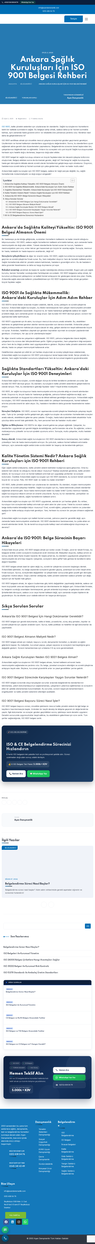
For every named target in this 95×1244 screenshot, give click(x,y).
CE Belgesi (66, 1140)
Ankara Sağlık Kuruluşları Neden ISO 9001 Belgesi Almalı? (31, 207)
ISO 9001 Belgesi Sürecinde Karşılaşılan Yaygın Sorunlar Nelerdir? (34, 210)
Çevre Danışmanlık (44, 1158)
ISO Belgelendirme (67, 1134)
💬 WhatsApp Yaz (38, 774)
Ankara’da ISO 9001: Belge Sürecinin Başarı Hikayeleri (28, 196)
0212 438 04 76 (48, 11)
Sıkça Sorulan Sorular (14, 199)
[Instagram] (19, 1222)
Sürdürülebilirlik (46, 1164)
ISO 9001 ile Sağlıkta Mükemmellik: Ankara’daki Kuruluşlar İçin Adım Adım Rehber (39, 187)
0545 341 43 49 (17, 1166)
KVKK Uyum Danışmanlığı (44, 1150)
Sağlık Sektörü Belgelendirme (67, 1172)
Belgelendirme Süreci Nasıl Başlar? (27, 884)
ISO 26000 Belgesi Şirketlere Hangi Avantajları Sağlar (31, 960)
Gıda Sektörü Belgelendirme (67, 1157)
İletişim (73, 19)
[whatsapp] (14, 802)
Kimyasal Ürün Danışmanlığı (45, 1169)
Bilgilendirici (26, 84)
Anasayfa (12, 84)
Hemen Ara (64, 1070)
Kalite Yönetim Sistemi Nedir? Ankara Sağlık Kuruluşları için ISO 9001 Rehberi (37, 193)
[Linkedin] (12, 1222)
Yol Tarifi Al (14, 1215)
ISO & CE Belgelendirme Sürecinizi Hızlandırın (24, 215)
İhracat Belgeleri (68, 1144)
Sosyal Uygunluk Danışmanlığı (44, 1142)
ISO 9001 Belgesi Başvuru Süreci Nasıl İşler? (26, 212)
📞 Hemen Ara (16, 774)
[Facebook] (6, 1222)
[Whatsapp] (25, 1222)
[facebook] (4, 802)
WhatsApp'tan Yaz (27, 2)
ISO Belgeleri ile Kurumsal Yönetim (21, 953)
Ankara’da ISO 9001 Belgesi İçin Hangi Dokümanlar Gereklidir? (33, 202)
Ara (87, 926)
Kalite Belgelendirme (67, 1150)
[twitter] (9, 802)
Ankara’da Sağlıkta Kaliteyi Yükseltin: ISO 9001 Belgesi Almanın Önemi (34, 184)
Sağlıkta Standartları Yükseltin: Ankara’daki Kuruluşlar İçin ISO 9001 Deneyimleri (38, 190)
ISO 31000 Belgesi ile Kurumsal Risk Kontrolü (26, 966)
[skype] (25, 802)
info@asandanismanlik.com (48, 8)
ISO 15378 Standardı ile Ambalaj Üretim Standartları (30, 973)
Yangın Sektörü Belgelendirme (68, 1165)
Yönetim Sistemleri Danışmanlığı (44, 1132)
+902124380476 (11, 2)
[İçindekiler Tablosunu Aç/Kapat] (71, 180)
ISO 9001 (6, 126)
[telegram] (19, 802)
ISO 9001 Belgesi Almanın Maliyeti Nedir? (25, 204)
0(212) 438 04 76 (66, 1085)
